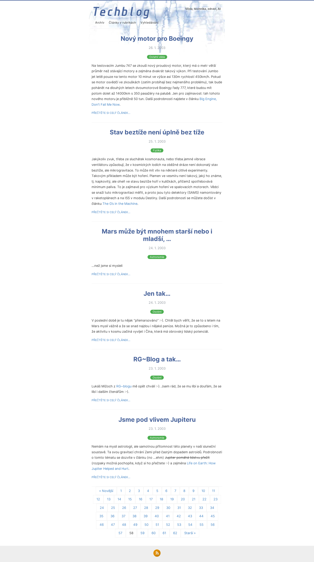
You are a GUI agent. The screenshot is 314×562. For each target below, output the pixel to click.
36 (112, 516)
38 (134, 516)
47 (113, 525)
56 (213, 525)
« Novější (106, 491)
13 (108, 499)
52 (168, 525)
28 (146, 508)
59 (142, 533)
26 (124, 508)
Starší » (190, 533)
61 (164, 533)
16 (140, 499)
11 (213, 491)
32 (190, 508)
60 (154, 533)
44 (201, 516)
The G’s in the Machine (119, 204)
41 (168, 516)
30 (168, 508)
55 (202, 525)
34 (212, 508)
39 (146, 516)
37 (123, 516)
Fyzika (157, 150)
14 (119, 499)
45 (213, 516)
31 (179, 508)
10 (203, 491)
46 (102, 525)
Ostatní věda (157, 57)
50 (146, 525)
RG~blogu (124, 386)
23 (216, 499)
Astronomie (157, 257)
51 (157, 525)
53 (179, 525)
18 (161, 499)
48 (124, 525)
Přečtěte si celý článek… (111, 113)
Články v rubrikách (122, 22)
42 (179, 516)
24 (102, 508)
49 (135, 525)
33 (201, 508)
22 (204, 499)
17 (151, 499)
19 (172, 499)
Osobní (157, 311)
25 (113, 508)
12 (98, 499)
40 (157, 516)
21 (193, 499)
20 (183, 499)
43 (190, 516)
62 (175, 533)
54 (190, 525)
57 (120, 533)
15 (130, 499)
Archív (99, 22)
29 (157, 508)
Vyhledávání (149, 22)
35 (101, 516)
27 (135, 508)
